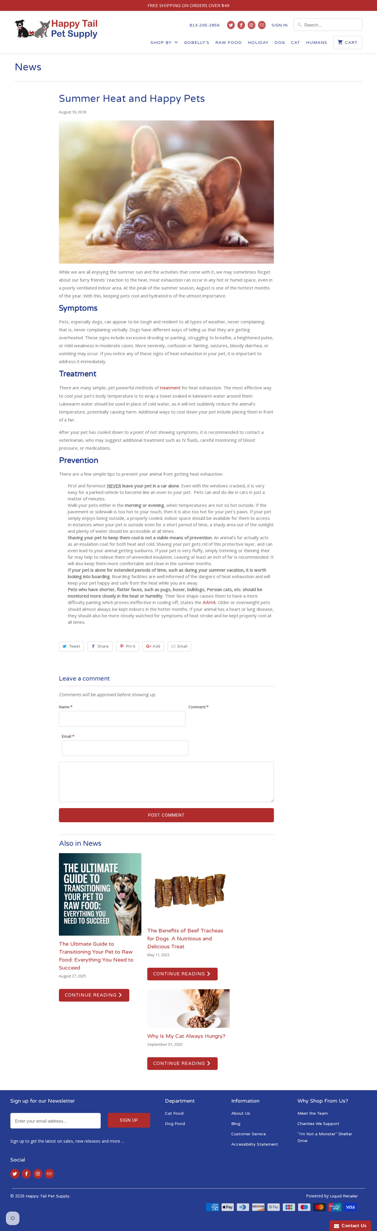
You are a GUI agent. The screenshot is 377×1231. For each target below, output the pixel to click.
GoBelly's (196, 42)
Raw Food (228, 42)
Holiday (258, 42)
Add (156, 646)
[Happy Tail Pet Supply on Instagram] (251, 25)
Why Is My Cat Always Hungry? (186, 1036)
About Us (240, 1113)
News (28, 67)
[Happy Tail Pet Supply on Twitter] (231, 25)
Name (65, 706)
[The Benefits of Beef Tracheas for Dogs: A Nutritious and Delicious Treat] (188, 887)
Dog (280, 42)
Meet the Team (312, 1113)
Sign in (280, 25)
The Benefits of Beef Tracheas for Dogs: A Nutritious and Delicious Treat (185, 938)
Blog (235, 1123)
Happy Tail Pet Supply (48, 1196)
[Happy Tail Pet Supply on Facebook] (241, 25)
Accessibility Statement (254, 1144)
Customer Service (248, 1133)
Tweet (74, 646)
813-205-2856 (205, 25)
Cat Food (174, 1113)
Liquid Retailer (344, 1196)
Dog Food (175, 1123)
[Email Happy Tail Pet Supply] (262, 25)
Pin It (130, 646)
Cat (295, 42)
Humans (316, 42)
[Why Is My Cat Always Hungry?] (188, 1008)
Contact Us (353, 1225)
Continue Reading (91, 995)
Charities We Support (318, 1123)
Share (103, 646)
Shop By (162, 42)
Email (182, 646)
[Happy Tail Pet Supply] (56, 31)
